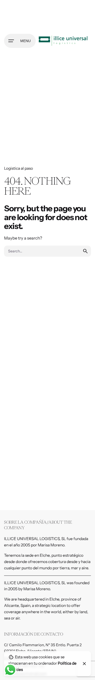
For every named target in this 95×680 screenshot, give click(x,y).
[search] (85, 251)
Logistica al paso (18, 168)
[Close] (84, 664)
